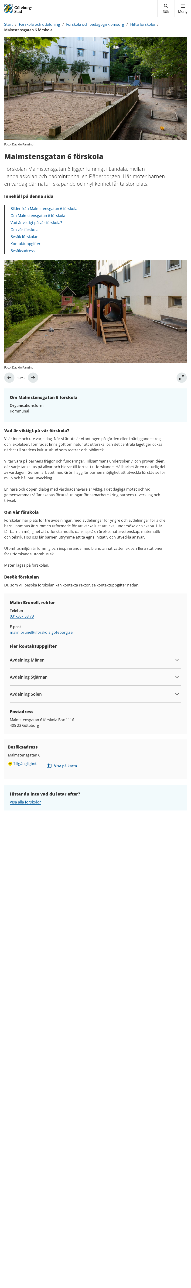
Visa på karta (65, 765)
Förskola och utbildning (39, 24)
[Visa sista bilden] (9, 378)
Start (8, 24)
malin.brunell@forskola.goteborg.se (41, 632)
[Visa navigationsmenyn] (182, 8)
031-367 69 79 (22, 616)
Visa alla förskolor (25, 802)
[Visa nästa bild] (33, 378)
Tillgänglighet (25, 763)
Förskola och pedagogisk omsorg (95, 24)
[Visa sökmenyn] (166, 8)
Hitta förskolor (143, 24)
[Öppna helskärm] (182, 378)
